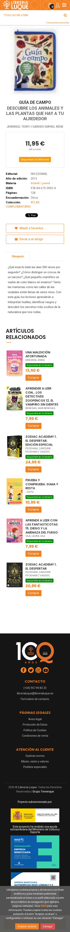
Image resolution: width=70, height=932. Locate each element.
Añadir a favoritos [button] (31, 228)
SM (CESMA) (39, 174)
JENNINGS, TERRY (19, 126)
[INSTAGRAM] (38, 670)
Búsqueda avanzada (58, 22)
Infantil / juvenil (40, 183)
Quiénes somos (35, 755)
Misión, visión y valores (35, 761)
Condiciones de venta (35, 735)
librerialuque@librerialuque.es (35, 693)
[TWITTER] (31, 670)
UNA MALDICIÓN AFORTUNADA (37, 354)
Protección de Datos (35, 724)
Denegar (47, 926)
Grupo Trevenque (43, 791)
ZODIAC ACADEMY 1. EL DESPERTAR (41, 566)
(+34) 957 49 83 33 (35, 687)
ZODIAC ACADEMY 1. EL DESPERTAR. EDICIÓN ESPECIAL (41, 440)
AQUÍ (43, 905)
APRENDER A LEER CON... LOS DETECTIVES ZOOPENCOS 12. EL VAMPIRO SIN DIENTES (41, 396)
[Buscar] (65, 15)
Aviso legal (35, 719)
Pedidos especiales (35, 766)
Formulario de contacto (35, 699)
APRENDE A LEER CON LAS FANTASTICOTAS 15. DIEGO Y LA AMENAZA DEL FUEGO (41, 526)
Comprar (33, 377)
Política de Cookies (35, 730)
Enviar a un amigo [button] (31, 239)
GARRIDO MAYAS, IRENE (47, 126)
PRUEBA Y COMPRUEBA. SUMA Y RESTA (41, 484)
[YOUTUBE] (46, 670)
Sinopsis (18, 256)
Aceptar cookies (27, 926)
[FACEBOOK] (23, 670)
